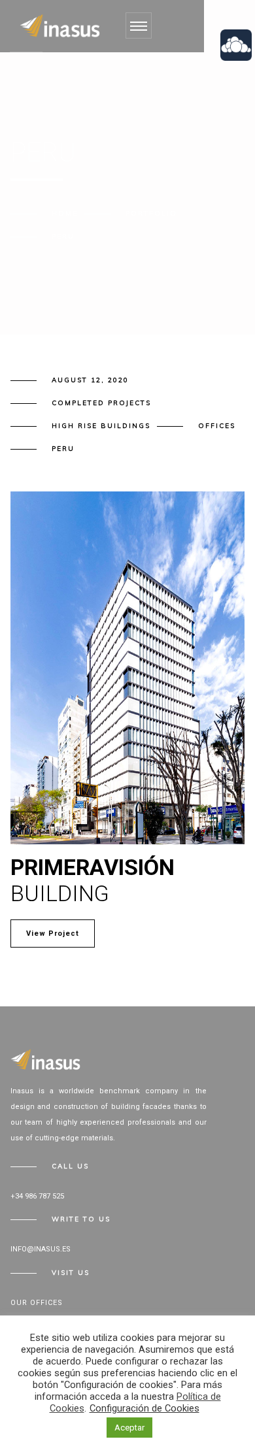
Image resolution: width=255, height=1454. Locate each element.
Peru (63, 448)
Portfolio (151, 213)
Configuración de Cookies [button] (144, 1408)
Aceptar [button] (129, 1427)
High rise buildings (101, 425)
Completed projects (101, 403)
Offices (216, 425)
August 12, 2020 (90, 380)
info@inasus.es (40, 1249)
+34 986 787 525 (37, 1196)
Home (65, 213)
